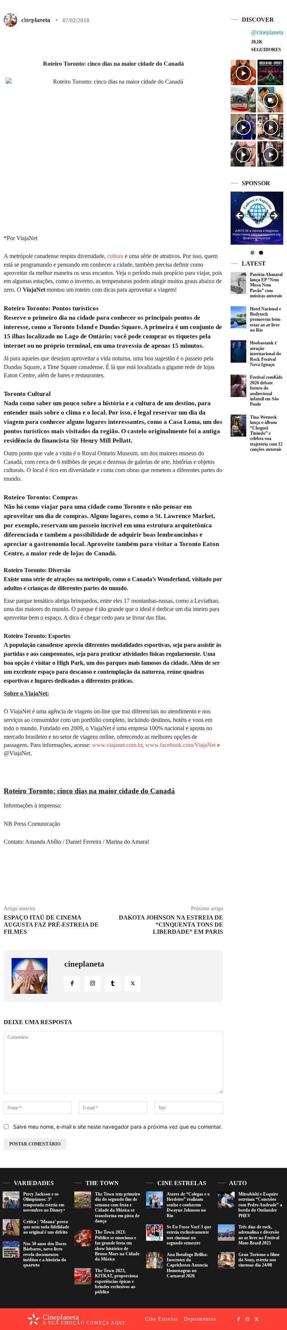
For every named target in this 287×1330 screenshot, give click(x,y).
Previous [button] (240, 216)
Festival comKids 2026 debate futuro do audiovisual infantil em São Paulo (266, 391)
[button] (247, 12)
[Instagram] (267, 12)
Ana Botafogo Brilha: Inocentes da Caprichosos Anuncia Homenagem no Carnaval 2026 (187, 1265)
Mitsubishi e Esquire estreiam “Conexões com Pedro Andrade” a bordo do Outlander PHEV (260, 1204)
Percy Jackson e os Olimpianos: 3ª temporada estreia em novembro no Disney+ (44, 1202)
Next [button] (274, 216)
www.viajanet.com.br (117, 745)
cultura (115, 256)
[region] (257, 218)
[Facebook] (258, 12)
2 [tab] (261, 253)
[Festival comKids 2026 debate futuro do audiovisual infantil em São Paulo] (238, 386)
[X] (276, 12)
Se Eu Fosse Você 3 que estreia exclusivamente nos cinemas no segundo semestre (189, 1235)
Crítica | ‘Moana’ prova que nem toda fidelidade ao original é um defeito (46, 1227)
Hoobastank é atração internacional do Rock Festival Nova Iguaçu (265, 353)
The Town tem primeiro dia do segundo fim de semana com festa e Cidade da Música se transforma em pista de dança (117, 1207)
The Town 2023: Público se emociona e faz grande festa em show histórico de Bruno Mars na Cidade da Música (117, 1246)
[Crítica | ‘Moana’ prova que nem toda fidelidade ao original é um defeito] (11, 1227)
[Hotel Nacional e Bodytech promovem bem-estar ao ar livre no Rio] (238, 317)
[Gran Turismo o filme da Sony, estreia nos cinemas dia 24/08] (226, 1260)
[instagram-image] (243, 73)
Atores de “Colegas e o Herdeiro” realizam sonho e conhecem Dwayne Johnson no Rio (188, 1204)
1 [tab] (252, 253)
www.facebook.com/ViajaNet (180, 745)
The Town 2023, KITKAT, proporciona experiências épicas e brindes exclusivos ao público (116, 1281)
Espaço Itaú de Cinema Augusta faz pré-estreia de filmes (51, 924)
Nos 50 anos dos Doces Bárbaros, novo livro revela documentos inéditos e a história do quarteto (45, 1254)
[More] (196, 42)
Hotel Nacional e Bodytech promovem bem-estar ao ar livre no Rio (265, 319)
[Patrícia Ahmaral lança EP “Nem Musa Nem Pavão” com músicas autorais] (238, 283)
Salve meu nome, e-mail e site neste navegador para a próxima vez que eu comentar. (117, 1126)
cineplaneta (84, 964)
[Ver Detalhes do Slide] (232, 218)
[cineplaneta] (34, 976)
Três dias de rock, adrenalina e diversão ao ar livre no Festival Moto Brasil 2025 (258, 1235)
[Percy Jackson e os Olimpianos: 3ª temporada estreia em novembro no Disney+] (11, 1199)
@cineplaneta (267, 32)
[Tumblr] (112, 984)
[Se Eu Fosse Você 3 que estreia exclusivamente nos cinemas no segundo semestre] (154, 1232)
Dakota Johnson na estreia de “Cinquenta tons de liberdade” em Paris (171, 924)
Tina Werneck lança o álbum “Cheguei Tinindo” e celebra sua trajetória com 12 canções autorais (266, 433)
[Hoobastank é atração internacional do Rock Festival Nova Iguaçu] (238, 351)
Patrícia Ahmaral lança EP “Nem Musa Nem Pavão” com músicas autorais (266, 285)
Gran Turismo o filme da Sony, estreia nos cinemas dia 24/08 (259, 1260)
